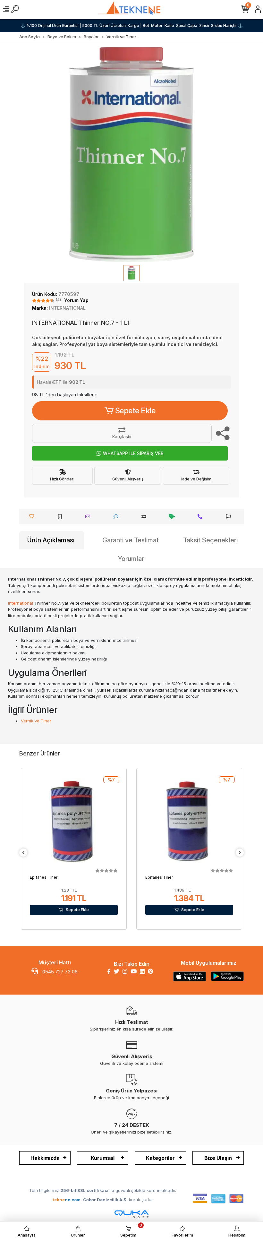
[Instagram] (125, 971)
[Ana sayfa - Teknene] (131, 9)
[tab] (51, 540)
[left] (23, 853)
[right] (239, 853)
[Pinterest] (150, 971)
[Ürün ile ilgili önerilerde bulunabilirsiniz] (229, 517)
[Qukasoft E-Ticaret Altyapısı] (131, 1214)
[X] (116, 971)
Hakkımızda (45, 1158)
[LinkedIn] (142, 971)
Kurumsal (103, 1158)
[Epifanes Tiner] (74, 822)
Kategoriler (160, 1158)
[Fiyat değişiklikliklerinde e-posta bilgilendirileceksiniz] (173, 517)
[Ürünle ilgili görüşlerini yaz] (117, 517)
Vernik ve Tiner (36, 720)
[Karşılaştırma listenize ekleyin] (145, 517)
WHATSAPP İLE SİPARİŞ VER (133, 453)
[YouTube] (134, 971)
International (20, 603)
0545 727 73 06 (59, 972)
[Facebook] (109, 971)
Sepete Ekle (135, 410)
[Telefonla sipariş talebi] (201, 517)
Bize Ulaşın (218, 1158)
